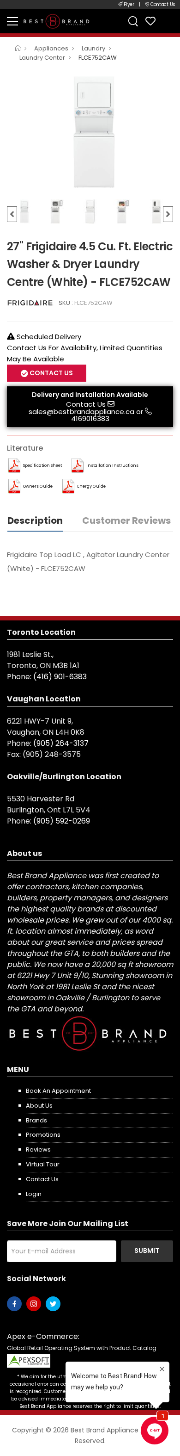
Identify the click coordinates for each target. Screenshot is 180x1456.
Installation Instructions (112, 465)
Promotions (43, 1134)
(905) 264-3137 (61, 743)
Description (35, 520)
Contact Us (86, 404)
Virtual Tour (43, 1164)
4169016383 (90, 418)
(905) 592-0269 (61, 821)
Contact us (42, 1179)
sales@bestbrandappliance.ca (81, 411)
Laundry (93, 48)
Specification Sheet (42, 465)
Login (34, 1194)
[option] (90, 131)
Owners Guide (38, 486)
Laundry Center (42, 57)
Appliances (51, 48)
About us (39, 1105)
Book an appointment (58, 1090)
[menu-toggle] (12, 21)
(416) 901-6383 (60, 676)
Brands (36, 1120)
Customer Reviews (126, 520)
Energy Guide (91, 486)
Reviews (38, 1149)
